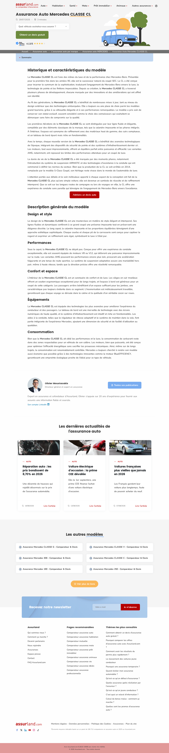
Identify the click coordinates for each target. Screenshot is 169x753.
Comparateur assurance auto (80, 632)
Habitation (57, 5)
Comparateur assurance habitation (82, 637)
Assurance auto (40, 51)
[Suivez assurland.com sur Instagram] (34, 730)
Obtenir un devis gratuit (32, 34)
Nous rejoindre (34, 645)
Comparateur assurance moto (80, 645)
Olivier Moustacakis (56, 383)
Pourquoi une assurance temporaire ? (123, 666)
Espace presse (34, 654)
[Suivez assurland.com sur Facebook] (17, 730)
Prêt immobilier (102, 5)
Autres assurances (141, 5)
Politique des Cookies (101, 723)
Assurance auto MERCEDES (95, 51)
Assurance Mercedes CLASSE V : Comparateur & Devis (120, 547)
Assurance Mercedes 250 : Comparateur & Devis (117, 569)
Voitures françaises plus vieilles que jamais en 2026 (130, 470)
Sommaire (26, 57)
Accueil (25, 51)
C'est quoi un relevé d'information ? (122, 694)
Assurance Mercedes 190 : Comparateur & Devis (47, 569)
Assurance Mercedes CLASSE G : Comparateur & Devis (50, 547)
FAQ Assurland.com (37, 662)
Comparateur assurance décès (80, 666)
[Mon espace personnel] (156, 6)
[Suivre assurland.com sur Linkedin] (25, 730)
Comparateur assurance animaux (82, 657)
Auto (43, 5)
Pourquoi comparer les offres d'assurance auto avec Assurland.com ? (123, 643)
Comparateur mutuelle (77, 641)
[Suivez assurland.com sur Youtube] (29, 730)
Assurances (33, 649)
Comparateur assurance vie (79, 661)
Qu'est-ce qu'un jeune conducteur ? (122, 690)
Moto (84, 5)
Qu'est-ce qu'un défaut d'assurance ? (123, 678)
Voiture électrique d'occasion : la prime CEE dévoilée (82, 470)
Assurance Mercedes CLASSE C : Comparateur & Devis (120, 558)
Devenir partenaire (36, 641)
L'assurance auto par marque (64, 51)
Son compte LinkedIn (37, 404)
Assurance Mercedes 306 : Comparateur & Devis (47, 558)
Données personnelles (79, 723)
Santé (72, 5)
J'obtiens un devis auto (84, 194)
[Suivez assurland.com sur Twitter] (21, 730)
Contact (31, 658)
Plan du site (131, 723)
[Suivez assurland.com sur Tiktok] (38, 730)
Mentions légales (59, 723)
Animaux (121, 5)
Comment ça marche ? (38, 637)
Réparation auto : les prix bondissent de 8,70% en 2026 (37, 470)
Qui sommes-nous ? (37, 632)
